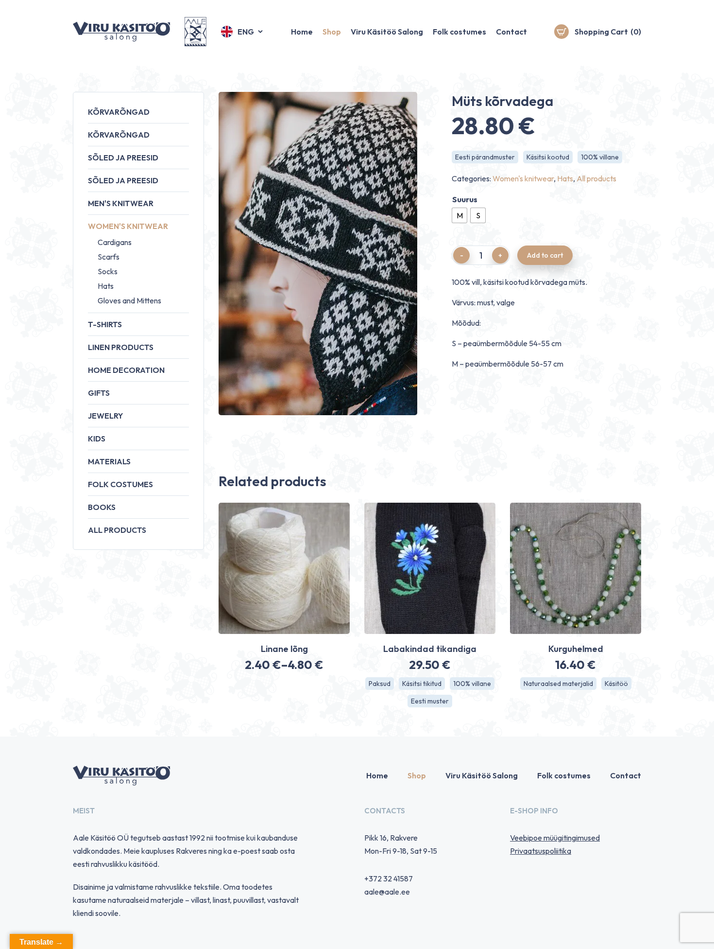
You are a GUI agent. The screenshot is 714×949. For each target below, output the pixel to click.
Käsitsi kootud (548, 157)
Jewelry (105, 416)
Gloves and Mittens (129, 300)
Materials (109, 461)
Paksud (380, 683)
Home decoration (126, 370)
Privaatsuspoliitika (540, 851)
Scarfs (108, 257)
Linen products (120, 347)
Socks (108, 271)
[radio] (459, 215)
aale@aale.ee (387, 891)
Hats (106, 286)
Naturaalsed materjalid (558, 683)
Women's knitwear (128, 226)
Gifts (99, 393)
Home (302, 31)
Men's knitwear (120, 203)
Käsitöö (616, 683)
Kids (96, 438)
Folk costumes (459, 31)
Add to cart (545, 255)
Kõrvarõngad (119, 112)
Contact (511, 31)
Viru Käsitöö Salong (387, 31)
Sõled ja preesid (123, 157)
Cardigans (115, 242)
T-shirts (105, 324)
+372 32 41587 (388, 878)
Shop (332, 31)
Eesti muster (430, 701)
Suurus (464, 199)
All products (117, 530)
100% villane (600, 157)
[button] (242, 31)
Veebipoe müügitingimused (555, 838)
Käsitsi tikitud (422, 683)
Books (102, 507)
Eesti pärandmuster (485, 157)
